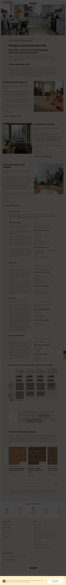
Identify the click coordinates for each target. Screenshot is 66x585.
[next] (55, 483)
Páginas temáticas (7, 532)
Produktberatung (43, 416)
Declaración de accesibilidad (40, 545)
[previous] (52, 483)
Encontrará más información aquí (12, 116)
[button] (64, 352)
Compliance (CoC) (38, 542)
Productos (23, 39)
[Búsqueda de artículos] (62, 2)
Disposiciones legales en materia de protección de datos (46, 534)
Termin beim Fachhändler (33, 420)
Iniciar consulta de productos (55, 581)
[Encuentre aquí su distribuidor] (60, 2)
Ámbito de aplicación (43, 39)
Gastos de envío (37, 524)
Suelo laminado (32, 39)
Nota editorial (37, 539)
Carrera (4, 534)
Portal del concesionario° (8, 529)
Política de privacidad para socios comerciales (43, 537)
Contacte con (5, 537)
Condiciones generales (38, 529)
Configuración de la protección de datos (42, 547)
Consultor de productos (8, 524)
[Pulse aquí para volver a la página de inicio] (33, 568)
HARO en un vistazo (7, 527)
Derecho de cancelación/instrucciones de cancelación (45, 532)
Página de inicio (14, 39)
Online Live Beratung (35, 422)
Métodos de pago (37, 527)
